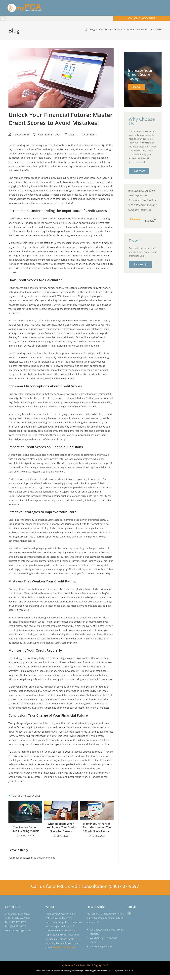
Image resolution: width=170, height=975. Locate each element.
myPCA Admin (21, 134)
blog (71, 134)
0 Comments (89, 134)
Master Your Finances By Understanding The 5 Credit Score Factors (97, 827)
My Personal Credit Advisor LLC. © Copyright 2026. (85, 965)
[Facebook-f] (129, 913)
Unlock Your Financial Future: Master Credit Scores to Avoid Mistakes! (132, 29)
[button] (2, 18)
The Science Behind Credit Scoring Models (25, 829)
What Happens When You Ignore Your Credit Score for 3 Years (61, 827)
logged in (28, 857)
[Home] (86, 29)
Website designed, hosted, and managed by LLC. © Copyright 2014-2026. (85, 970)
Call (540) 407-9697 (141, 18)
